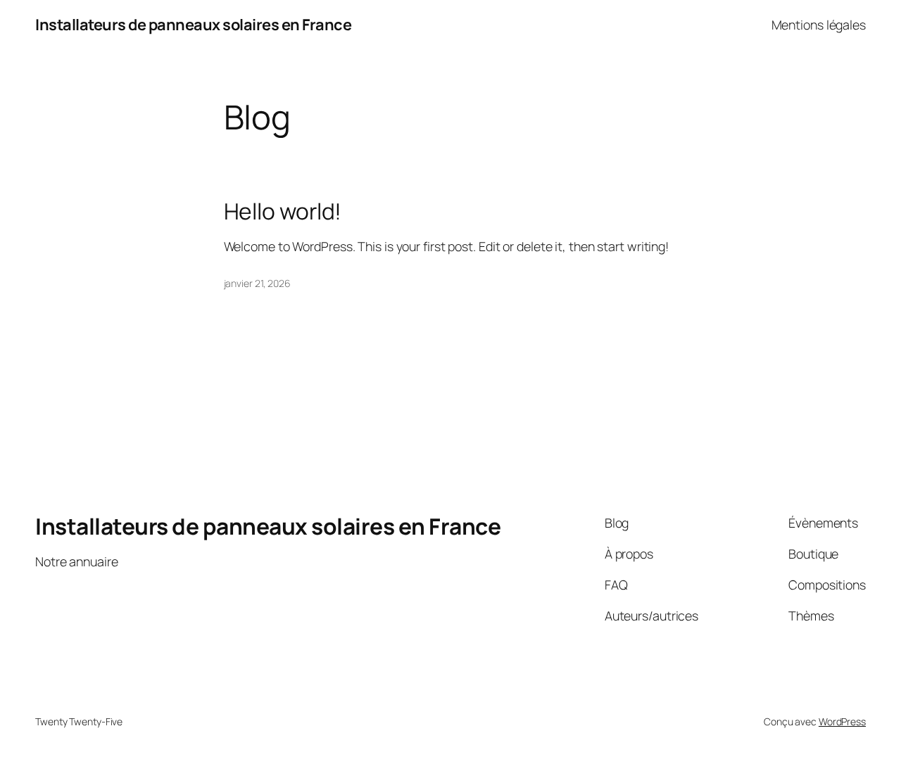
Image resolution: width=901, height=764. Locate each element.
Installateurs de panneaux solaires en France (193, 24)
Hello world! (283, 211)
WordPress (842, 721)
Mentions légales (818, 24)
